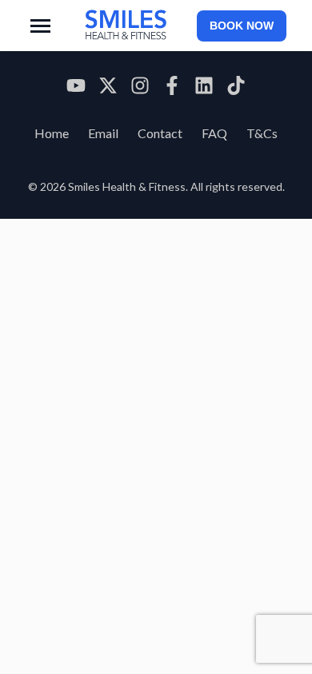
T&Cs (262, 133)
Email (103, 133)
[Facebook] (172, 88)
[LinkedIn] (204, 88)
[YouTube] (76, 88)
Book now (242, 26)
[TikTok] (236, 88)
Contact (160, 133)
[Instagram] (140, 88)
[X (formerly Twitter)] (108, 88)
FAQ (214, 133)
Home (51, 133)
